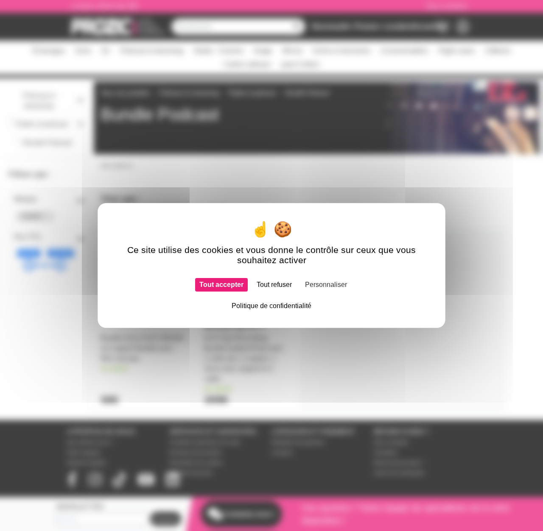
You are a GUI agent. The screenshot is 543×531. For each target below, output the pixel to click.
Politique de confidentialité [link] (271, 305)
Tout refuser (274, 284)
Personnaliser (326, 284)
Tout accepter (221, 284)
